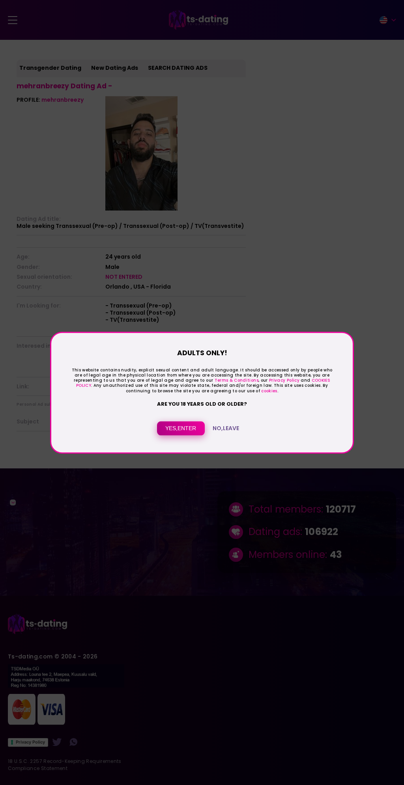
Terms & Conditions (236, 381)
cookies (269, 391)
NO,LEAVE (226, 428)
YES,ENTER (180, 428)
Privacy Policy (283, 381)
